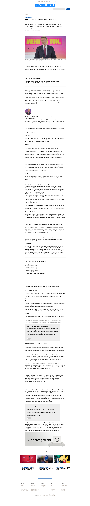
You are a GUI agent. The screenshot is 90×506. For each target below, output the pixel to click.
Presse (62, 486)
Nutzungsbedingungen (51, 494)
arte (47, 495)
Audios (32, 486)
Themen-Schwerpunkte (25, 491)
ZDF (40, 495)
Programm (22, 485)
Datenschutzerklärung (37, 333)
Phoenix (43, 495)
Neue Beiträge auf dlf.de (25, 490)
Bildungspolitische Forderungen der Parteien (36, 271)
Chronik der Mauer (52, 495)
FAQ (52, 485)
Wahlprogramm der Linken (32, 268)
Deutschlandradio (36, 1)
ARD (38, 495)
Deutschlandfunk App (35, 489)
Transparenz (63, 489)
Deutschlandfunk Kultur (44, 1)
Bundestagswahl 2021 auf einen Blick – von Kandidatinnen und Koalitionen (42, 81)
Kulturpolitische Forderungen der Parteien (35, 273)
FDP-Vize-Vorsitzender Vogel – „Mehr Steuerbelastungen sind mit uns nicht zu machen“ (44, 375)
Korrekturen (63, 490)
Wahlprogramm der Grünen (32, 270)
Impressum (58, 494)
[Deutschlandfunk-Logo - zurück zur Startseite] (45, 5)
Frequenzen (33, 491)
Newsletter (53, 486)
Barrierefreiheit (63, 491)
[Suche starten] (64, 9)
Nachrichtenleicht (24, 489)
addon (27, 274)
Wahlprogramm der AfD (31, 267)
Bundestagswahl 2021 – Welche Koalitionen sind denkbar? (39, 82)
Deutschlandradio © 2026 (45, 498)
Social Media (43, 486)
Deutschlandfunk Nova (53, 1)
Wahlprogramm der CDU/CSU (32, 264)
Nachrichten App (34, 490)
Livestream (33, 485)
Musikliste (53, 489)
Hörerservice (43, 485)
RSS (52, 490)
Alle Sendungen (23, 486)
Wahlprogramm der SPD (31, 265)
